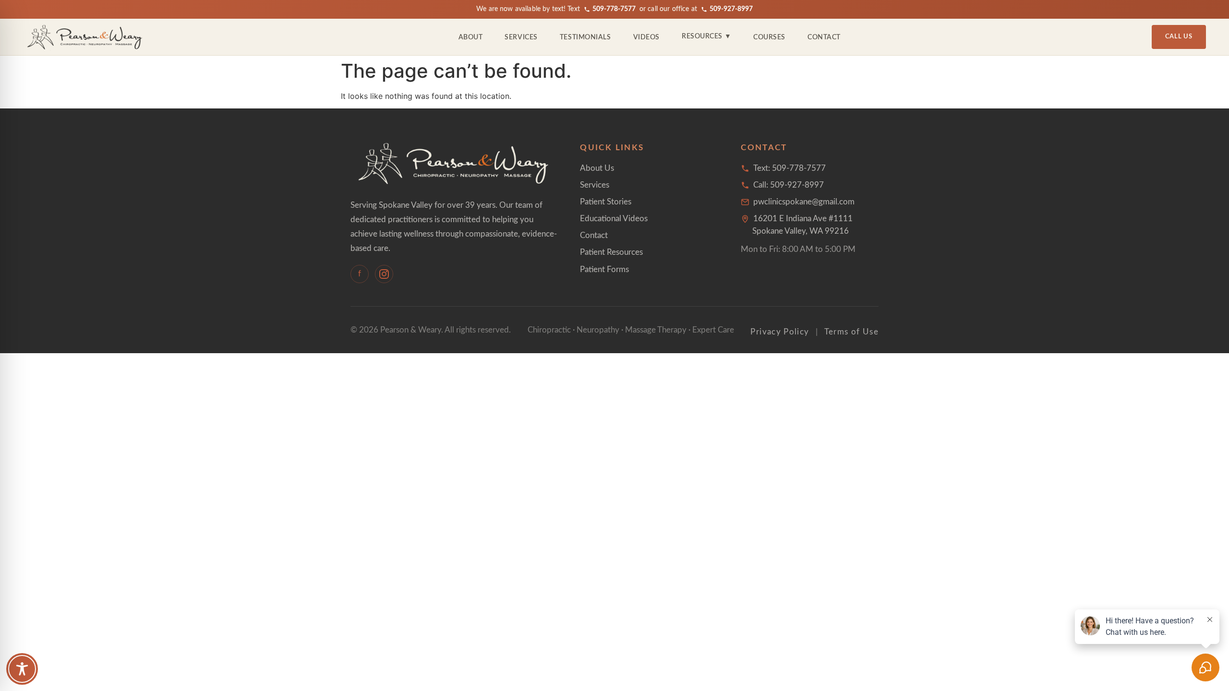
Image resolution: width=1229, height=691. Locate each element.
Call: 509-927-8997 (788, 185)
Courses (769, 37)
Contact (824, 37)
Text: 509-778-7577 (789, 168)
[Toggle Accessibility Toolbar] (22, 669)
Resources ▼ (706, 36)
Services (521, 37)
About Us (597, 168)
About (470, 37)
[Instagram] (384, 274)
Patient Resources (611, 252)
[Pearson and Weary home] (85, 37)
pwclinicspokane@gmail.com (804, 202)
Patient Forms (604, 269)
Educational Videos (614, 218)
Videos (646, 37)
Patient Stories (605, 202)
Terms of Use (851, 332)
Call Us (1179, 37)
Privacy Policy (779, 332)
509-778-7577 (614, 9)
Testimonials (585, 37)
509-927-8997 (731, 9)
